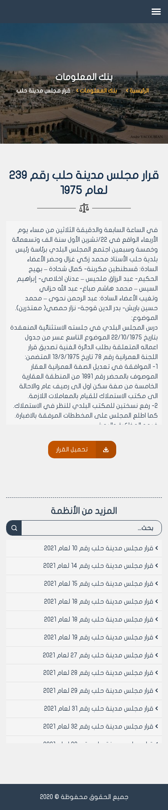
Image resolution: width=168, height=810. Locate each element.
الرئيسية (139, 91)
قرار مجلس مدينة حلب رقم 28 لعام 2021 (98, 673)
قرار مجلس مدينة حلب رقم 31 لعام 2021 (98, 708)
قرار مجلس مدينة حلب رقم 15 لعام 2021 (98, 583)
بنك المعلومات (98, 91)
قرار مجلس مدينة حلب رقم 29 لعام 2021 (98, 690)
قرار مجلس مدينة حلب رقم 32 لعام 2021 (98, 726)
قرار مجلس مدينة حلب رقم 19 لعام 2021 (98, 637)
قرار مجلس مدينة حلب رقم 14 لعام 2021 (98, 566)
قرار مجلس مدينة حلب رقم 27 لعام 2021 (98, 655)
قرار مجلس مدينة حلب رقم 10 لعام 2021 (98, 548)
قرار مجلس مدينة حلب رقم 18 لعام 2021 (98, 601)
